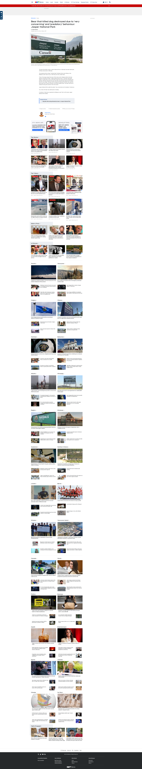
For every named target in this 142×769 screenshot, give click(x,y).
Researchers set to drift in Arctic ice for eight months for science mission (39, 217)
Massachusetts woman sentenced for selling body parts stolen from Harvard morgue (74, 588)
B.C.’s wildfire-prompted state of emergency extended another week (69, 281)
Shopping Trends (84, 2)
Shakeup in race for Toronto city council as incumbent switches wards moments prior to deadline (48, 286)
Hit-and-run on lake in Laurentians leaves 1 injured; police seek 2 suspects (48, 366)
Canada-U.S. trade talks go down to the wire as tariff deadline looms (39, 193)
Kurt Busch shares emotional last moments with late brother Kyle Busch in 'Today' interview (43, 677)
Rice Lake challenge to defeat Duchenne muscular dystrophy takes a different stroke (42, 501)
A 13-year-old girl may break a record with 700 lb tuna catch (57, 150)
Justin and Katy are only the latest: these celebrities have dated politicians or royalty (56, 256)
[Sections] (32, 2)
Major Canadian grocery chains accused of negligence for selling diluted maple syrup (38, 236)
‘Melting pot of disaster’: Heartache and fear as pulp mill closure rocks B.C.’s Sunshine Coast (69, 538)
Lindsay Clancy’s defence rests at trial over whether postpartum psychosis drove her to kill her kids (68, 576)
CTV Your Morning (75, 2)
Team (80, 750)
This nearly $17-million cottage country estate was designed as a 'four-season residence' (73, 256)
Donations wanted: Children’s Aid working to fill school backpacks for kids (48, 549)
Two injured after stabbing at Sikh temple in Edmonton (73, 193)
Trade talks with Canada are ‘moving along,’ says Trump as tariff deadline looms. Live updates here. (39, 150)
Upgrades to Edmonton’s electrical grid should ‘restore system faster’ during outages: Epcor (74, 366)
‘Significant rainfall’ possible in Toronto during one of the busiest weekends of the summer (43, 281)
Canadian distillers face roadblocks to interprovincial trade (57, 217)
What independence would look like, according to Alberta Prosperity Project (42, 318)
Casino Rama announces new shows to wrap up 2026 (69, 500)
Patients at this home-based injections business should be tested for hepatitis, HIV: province (74, 359)
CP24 (73, 760)
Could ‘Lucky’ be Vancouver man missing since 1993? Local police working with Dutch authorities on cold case (56, 237)
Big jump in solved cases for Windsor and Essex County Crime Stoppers (47, 542)
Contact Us (69, 750)
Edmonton (33, 18)
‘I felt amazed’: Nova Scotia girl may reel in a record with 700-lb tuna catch (43, 391)
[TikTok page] (40, 754)
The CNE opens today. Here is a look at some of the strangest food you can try (39, 256)
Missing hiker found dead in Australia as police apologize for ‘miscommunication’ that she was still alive (73, 237)
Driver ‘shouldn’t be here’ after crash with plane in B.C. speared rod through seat (74, 543)
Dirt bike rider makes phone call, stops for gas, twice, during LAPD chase (73, 217)
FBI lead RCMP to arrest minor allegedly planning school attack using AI (73, 150)
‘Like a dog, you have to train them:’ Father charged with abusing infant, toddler (74, 581)
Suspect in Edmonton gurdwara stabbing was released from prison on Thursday (69, 354)
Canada (56, 2)
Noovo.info (91, 760)
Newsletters (76, 750)
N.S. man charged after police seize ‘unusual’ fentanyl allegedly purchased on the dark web (47, 588)
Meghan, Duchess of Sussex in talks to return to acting (74, 166)
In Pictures (67, 2)
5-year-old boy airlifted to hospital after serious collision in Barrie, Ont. (43, 576)
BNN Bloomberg (75, 761)
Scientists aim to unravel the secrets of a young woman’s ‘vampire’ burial (68, 709)
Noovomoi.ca (91, 761)
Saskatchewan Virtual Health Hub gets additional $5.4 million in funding (43, 464)
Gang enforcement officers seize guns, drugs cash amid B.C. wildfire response (74, 549)
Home (47, 2)
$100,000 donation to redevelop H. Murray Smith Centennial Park (41, 538)
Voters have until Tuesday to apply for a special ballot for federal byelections (42, 611)
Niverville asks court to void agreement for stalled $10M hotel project (69, 391)
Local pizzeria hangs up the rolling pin (74, 504)
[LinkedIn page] (45, 754)
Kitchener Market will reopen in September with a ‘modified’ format (68, 428)
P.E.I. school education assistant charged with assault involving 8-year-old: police (47, 403)
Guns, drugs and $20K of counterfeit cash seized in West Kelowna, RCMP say (74, 293)
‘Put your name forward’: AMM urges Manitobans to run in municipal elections (74, 403)
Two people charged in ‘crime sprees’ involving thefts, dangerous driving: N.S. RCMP (48, 396)
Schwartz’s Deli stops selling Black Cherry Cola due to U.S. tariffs (38, 166)
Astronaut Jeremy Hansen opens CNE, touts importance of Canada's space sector (47, 581)
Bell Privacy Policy (58, 760)
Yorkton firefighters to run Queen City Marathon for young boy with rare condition (47, 433)
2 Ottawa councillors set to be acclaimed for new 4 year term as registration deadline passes (69, 318)
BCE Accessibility (41, 760)
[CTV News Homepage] (39, 2)
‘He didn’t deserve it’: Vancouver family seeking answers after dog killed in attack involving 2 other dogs (57, 739)
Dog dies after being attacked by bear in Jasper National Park (56, 101)
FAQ (72, 750)
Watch (61, 2)
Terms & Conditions (58, 761)
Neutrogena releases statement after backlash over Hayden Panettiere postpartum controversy (56, 167)
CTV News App (63, 750)
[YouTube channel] (42, 754)
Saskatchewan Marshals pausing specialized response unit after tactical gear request (43, 428)
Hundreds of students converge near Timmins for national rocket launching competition (68, 464)
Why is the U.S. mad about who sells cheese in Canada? (39, 739)
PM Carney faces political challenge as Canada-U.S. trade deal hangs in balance (57, 193)
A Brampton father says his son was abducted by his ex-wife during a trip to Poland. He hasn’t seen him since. (74, 739)
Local (51, 2)
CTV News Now (93, 2)
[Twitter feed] (38, 754)
